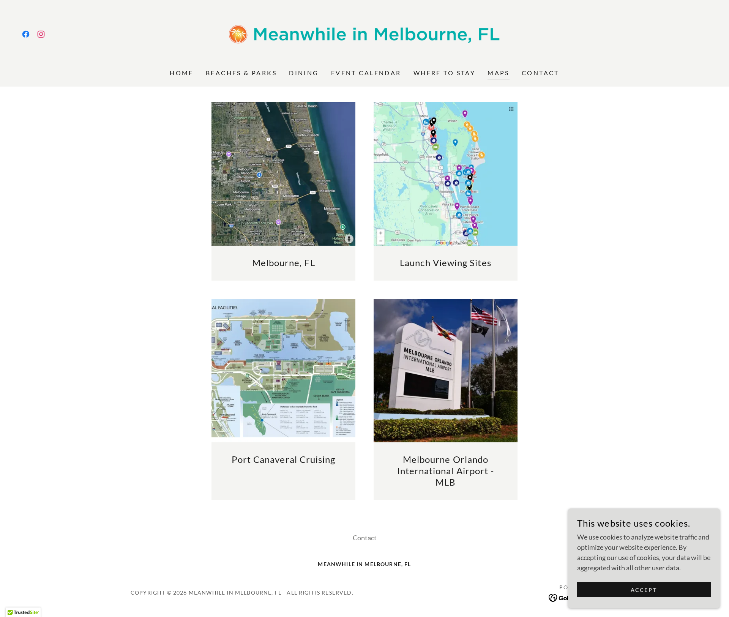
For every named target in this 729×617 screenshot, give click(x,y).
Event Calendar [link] (366, 72)
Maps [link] (499, 72)
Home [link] (182, 72)
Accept (644, 590)
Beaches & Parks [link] (241, 72)
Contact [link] (540, 72)
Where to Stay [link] (444, 72)
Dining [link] (304, 72)
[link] (25, 34)
